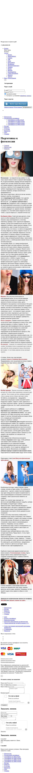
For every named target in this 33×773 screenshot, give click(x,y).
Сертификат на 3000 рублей (16, 123)
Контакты (7, 131)
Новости (6, 127)
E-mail (6, 90)
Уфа (9, 59)
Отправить (4, 705)
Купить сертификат (10, 618)
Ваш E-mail (4, 686)
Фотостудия (7, 147)
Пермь (10, 68)
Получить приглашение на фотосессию (16, 621)
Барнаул (10, 75)
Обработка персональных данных (8, 660)
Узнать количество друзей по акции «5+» (16, 623)
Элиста (10, 76)
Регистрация (18, 107)
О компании (8, 629)
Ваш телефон (5, 685)
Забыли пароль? (9, 107)
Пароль (6, 92)
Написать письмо (9, 620)
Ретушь (6, 126)
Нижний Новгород (13, 65)
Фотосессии (7, 116)
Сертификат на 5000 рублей (16, 124)
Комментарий (5, 693)
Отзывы (6, 134)
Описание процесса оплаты (6, 658)
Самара (10, 58)
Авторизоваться (27, 107)
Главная (6, 145)
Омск (9, 61)
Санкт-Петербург (13, 73)
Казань (6, 48)
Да (5, 53)
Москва (10, 70)
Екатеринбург (12, 72)
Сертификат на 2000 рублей (16, 121)
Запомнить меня (11, 94)
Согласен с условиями (18, 95)
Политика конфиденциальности (7, 662)
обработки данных (25, 95)
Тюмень (10, 67)
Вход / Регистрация (10, 78)
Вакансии (7, 631)
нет (7, 53)
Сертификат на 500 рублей (16, 120)
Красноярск (11, 62)
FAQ (5, 132)
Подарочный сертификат (11, 118)
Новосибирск (12, 56)
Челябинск (11, 64)
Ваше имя (4, 683)
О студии (7, 129)
